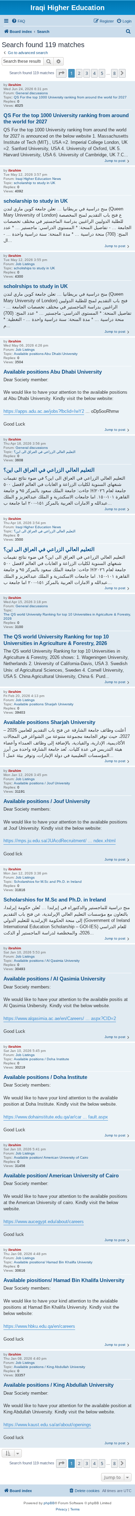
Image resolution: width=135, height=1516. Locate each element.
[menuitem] (18, 21)
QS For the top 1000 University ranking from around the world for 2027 (70, 97)
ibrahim (14, 85)
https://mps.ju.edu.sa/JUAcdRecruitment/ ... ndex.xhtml (59, 840)
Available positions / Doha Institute (41, 1059)
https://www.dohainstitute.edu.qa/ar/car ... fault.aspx (55, 1116)
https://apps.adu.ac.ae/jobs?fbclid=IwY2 (43, 411)
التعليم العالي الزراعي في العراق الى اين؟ (44, 452)
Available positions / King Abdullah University (49, 1367)
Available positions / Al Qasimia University (47, 960)
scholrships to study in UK (34, 268)
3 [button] (87, 73)
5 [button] (102, 73)
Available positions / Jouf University (42, 783)
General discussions (32, 93)
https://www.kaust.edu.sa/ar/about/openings (47, 1424)
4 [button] (94, 73)
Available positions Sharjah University (43, 704)
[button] (61, 73)
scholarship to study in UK (34, 183)
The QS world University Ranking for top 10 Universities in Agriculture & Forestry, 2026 (67, 616)
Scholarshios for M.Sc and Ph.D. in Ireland (48, 881)
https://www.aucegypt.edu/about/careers (43, 1221)
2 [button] (79, 73)
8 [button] (114, 73)
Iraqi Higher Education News (38, 179)
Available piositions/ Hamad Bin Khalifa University (53, 1262)
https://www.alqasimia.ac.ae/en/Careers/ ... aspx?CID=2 (59, 1018)
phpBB (49, 1503)
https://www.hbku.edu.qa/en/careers (39, 1326)
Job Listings (25, 264)
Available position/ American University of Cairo (51, 1157)
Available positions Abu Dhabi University (46, 354)
